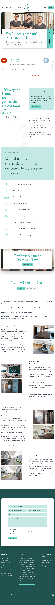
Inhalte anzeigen (36, 106)
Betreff (11, 515)
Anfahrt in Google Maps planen (27, 584)
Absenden (12, 538)
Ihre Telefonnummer (15, 510)
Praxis (19, 7)
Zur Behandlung (32, 288)
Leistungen (13, 7)
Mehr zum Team (27, 264)
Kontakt (51, 7)
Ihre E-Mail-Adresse (35, 510)
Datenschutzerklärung (20, 532)
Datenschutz (14, 594)
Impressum (7, 594)
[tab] (21, 288)
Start (2, 7)
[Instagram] (53, 594)
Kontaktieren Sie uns (50, 39)
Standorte (43, 7)
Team (7, 7)
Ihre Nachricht (14, 519)
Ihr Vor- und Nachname (16, 506)
